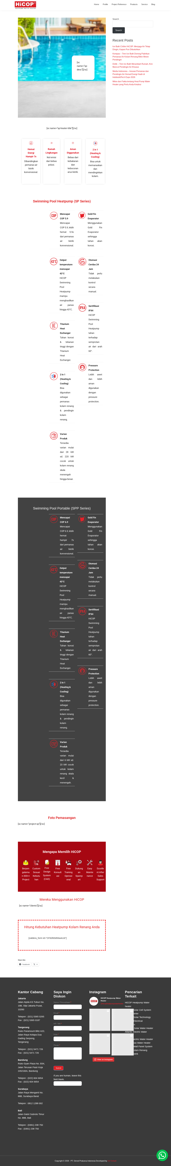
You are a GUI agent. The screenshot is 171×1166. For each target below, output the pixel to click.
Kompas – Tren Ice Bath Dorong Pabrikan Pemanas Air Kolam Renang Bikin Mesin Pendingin (131, 57)
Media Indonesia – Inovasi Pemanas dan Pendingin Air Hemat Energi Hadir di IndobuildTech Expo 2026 (131, 74)
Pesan (57, 1045)
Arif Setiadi (112, 1161)
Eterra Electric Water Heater (139, 1039)
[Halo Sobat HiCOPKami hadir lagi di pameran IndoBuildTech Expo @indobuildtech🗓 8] (123, 1020)
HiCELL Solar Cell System (138, 1010)
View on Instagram (105, 1059)
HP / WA (58, 1024)
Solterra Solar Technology (138, 1017)
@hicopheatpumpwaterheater (112, 1004)
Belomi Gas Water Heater (137, 1043)
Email (56, 1013)
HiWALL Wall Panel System (138, 1046)
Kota (56, 1034)
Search (116, 19)
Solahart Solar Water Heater (139, 1028)
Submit (58, 1068)
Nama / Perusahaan (62, 1002)
